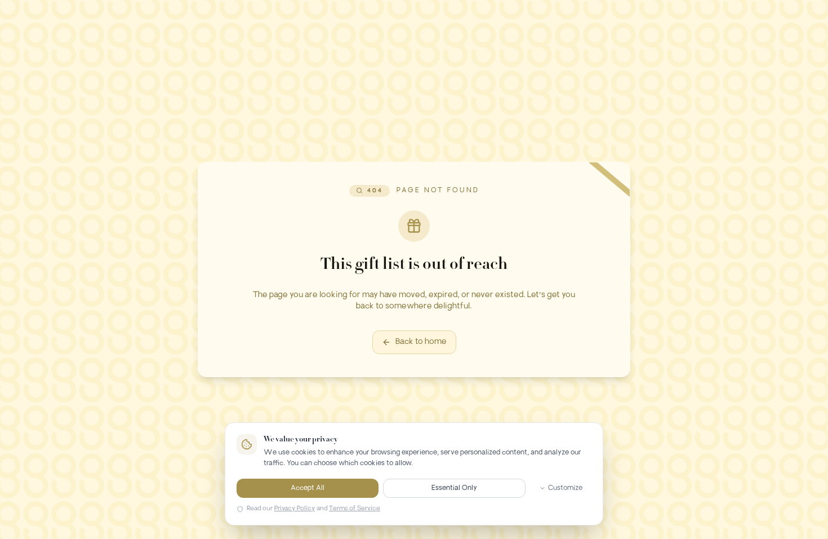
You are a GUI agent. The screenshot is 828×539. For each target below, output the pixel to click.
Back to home (421, 342)
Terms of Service (354, 509)
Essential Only (454, 488)
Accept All (307, 488)
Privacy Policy (294, 509)
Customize (565, 488)
